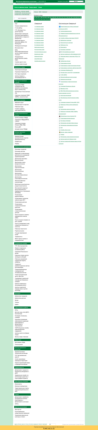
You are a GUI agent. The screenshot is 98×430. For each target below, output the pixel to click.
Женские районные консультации (69, 77)
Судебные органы (20, 100)
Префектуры (18, 141)
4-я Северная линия (39, 33)
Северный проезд (38, 56)
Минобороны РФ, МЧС (21, 381)
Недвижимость (19, 367)
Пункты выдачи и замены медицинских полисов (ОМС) (22, 216)
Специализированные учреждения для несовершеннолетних (21, 271)
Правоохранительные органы (21, 114)
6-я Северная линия (39, 38)
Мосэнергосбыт (19, 48)
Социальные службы (21, 243)
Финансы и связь (20, 67)
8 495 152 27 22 (49, 428)
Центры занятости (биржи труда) (68, 139)
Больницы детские (20, 151)
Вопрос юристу (33, 7)
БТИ (61, 127)
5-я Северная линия (39, 35)
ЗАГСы (17, 404)
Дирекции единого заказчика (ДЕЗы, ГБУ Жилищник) (21, 42)
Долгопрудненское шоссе (40, 51)
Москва (36, 11)
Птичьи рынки (19, 344)
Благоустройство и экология (20, 348)
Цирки (16, 304)
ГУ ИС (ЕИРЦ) (64, 74)
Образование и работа (21, 307)
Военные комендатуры (21, 386)
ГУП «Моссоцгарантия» (21, 246)
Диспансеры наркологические (68, 109)
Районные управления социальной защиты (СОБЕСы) (21, 260)
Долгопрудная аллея (39, 49)
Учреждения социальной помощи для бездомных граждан (21, 280)
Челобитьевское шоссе (39, 61)
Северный (44, 11)
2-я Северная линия (39, 28)
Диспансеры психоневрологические (69, 125)
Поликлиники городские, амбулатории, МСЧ (71, 68)
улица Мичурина (38, 58)
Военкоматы (64, 47)
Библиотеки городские (66, 40)
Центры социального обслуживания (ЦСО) (71, 54)
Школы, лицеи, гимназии (66, 132)
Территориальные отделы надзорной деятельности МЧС (22, 390)
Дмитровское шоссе (39, 47)
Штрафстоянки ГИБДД (21, 129)
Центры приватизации (21, 64)
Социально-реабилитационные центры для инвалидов (22, 266)
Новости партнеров (43, 424)
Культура (17, 293)
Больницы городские (65, 49)
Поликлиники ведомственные (68, 118)
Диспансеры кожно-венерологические (70, 136)
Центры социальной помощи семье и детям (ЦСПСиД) (21, 289)
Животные (18, 340)
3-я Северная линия (39, 31)
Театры (17, 302)
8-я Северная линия (39, 42)
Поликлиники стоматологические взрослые (20, 206)
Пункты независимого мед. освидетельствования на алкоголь (22, 225)
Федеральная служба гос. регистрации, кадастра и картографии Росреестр (22, 377)
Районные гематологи (21, 228)
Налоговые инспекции (66, 95)
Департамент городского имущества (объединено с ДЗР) (22, 371)
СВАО (40, 11)
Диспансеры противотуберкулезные (69, 123)
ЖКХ (16, 21)
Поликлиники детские (66, 63)
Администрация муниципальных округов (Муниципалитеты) (21, 138)
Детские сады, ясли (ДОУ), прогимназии (70, 72)
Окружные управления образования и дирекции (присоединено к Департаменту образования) (21, 322)
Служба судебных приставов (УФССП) (70, 38)
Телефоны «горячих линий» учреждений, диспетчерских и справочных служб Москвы (23, 13)
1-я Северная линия (39, 26)
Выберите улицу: (38, 15)
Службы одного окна (65, 129)
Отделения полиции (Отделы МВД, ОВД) (70, 102)
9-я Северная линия (39, 45)
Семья (17, 394)
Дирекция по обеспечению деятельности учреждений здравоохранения (22, 155)
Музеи (16, 300)
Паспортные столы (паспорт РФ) (68, 116)
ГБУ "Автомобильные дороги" (68, 51)
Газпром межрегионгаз (66, 31)
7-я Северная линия (39, 40)
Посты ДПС (18, 127)
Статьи (40, 7)
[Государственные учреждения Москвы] (30, 3)
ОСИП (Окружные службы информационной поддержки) (22, 329)
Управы (62, 134)
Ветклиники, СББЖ (20, 342)
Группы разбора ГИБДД (21, 117)
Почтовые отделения (65, 120)
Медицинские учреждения (22, 146)
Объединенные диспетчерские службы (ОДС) (21, 58)
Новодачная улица (38, 54)
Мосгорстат (18, 409)
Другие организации (21, 407)
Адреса (16, 424)
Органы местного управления (20, 133)
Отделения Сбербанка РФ (67, 70)
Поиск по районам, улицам (21, 7)
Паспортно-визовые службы (21, 81)
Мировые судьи (64, 88)
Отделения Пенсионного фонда (68, 86)
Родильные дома (19, 231)
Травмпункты (18, 236)
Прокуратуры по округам (67, 42)
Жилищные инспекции (66, 79)
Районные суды (64, 45)
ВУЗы (16, 310)
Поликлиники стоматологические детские (70, 65)
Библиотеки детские (65, 61)
